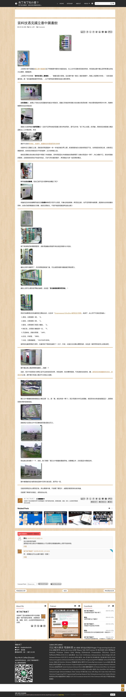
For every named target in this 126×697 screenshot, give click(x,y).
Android (52, 652)
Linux (70, 650)
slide (84, 657)
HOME (62, 3)
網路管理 (56, 650)
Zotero (66, 652)
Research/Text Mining (88, 674)
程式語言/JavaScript (68, 657)
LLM (94, 667)
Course (112, 652)
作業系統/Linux (86, 671)
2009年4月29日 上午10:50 (42, 551)
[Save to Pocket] (102, 32)
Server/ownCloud (100, 674)
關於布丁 (94, 502)
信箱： (23, 647)
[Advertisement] (65, 13)
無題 (108, 662)
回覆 (25, 546)
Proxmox (59, 652)
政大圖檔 (77, 648)
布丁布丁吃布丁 (29, 499)
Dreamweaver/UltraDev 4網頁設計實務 (68, 313)
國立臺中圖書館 (40, 69)
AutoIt (65, 667)
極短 (94, 669)
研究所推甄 (111, 659)
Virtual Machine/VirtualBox (77, 669)
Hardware (70, 667)
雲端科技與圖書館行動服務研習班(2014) (100, 657)
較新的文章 (21, 591)
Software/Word (77, 667)
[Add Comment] (122, 689)
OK (113, 694)
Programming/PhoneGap (73, 674)
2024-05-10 (109, 617)
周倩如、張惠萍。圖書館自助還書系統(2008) (44, 144)
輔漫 (68, 676)
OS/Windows (87, 655)
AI (98, 664)
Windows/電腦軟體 (71, 662)
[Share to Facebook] (87, 32)
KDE (110, 671)
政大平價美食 (108, 676)
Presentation (96, 652)
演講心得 (57, 662)
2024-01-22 (109, 637)
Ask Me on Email (56, 584)
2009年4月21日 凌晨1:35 (34, 538)
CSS (99, 671)
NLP (107, 669)
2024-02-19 (109, 624)
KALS (106, 671)
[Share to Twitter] (96, 32)
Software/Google (54, 671)
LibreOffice (102, 669)
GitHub (106, 659)
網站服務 (78, 657)
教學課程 (52, 676)
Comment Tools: (22, 584)
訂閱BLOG (103, 502)
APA (93, 671)
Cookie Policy (61, 694)
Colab (103, 671)
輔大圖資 (59, 647)
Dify (98, 669)
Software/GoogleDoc (55, 659)
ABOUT (78, 3)
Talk (83, 650)
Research (107, 664)
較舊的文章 (110, 591)
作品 (51, 650)
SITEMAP (70, 3)
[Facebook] (35, 626)
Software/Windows (55, 657)
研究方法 (64, 655)
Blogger (94, 648)
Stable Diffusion (110, 674)
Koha (113, 671)
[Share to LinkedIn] (99, 32)
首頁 (65, 591)
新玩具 (113, 655)
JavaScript (64, 650)
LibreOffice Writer (80, 659)
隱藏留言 (36, 534)
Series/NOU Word (89, 676)
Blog (96, 671)
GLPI (71, 676)
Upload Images (44, 584)
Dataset (101, 664)
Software (112, 664)
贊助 (110, 502)
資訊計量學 (81, 662)
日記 (30, 27)
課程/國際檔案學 (88, 667)
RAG (85, 664)
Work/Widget (106, 655)
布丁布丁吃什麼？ (28, 2)
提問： (20, 649)
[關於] (32, 626)
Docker (51, 662)
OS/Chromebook (78, 676)
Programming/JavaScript (106, 648)
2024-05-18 (109, 610)
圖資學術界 (58, 667)
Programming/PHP (91, 659)
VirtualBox (89, 669)
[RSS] (38, 626)
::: (57, 3)
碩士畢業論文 (110, 650)
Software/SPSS (99, 676)
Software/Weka (55, 655)
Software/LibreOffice (68, 659)
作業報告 (100, 659)
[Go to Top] (122, 686)
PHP (86, 662)
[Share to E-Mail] (105, 32)
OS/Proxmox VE (91, 650)
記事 (33, 27)
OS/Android (86, 652)
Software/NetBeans (66, 671)
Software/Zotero (96, 655)
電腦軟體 (68, 647)
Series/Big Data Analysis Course (97, 662)
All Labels (58, 645)
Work (73, 671)
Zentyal (78, 671)
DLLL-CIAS (79, 655)
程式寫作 (101, 650)
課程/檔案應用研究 (61, 676)
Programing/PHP (61, 674)
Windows (52, 667)
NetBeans (112, 669)
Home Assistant (66, 664)
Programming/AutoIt (78, 664)
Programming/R (92, 664)
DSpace (79, 650)
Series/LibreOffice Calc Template (105, 667)
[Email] (41, 626)
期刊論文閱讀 (86, 648)
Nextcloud (52, 674)
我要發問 (30, 534)
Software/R (65, 669)
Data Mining (75, 652)
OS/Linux (105, 652)
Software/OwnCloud (55, 669)
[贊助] (44, 626)
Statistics (62, 662)
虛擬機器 (72, 655)
